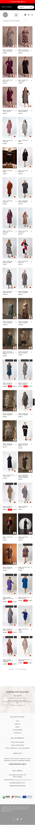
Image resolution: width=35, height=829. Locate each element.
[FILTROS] (34, 404)
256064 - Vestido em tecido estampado (23, 292)
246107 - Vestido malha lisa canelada (8, 476)
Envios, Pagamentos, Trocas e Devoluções (17, 748)
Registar (9, 6)
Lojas (17, 721)
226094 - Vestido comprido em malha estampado (8, 660)
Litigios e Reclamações (17, 745)
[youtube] (17, 819)
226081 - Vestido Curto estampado (24, 660)
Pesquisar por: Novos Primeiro (11, 20)
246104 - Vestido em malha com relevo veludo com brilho (23, 476)
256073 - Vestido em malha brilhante (7, 292)
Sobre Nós (17, 724)
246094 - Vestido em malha (7, 538)
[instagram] (21, 819)
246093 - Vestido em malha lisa (23, 538)
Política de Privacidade (17, 742)
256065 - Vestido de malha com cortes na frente (8, 352)
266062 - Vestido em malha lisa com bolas (23, 50)
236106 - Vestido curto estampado (24, 568)
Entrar (3, 6)
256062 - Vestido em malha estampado (23, 352)
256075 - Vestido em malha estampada (7, 262)
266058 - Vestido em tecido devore (7, 111)
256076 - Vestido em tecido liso (23, 232)
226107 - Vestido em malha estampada (7, 630)
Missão (18, 727)
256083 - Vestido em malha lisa (23, 171)
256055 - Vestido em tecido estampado (7, 322)
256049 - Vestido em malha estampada (7, 384)
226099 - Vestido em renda (23, 630)
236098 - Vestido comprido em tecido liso (8, 598)
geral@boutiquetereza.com (17, 782)
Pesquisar (32, 7)
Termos (28, 826)
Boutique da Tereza (7, 810)
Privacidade (22, 826)
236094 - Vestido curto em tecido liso (24, 598)
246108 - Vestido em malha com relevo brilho (23, 445)
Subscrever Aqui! (17, 764)
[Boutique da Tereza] (5, 14)
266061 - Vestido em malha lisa (7, 81)
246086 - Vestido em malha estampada (7, 568)
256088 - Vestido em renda (7, 171)
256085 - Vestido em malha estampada (23, 201)
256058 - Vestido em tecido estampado (23, 414)
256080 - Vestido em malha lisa (7, 232)
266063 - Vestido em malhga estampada (7, 50)
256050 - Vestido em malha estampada (23, 384)
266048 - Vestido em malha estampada (23, 111)
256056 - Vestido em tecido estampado (7, 444)
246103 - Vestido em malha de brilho (7, 507)
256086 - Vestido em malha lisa (7, 141)
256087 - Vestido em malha (23, 141)
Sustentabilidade (17, 729)
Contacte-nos (17, 732)
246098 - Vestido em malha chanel (23, 507)
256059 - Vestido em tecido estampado (7, 414)
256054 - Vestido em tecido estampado (23, 322)
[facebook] (13, 819)
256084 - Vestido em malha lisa (7, 201)
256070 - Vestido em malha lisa (23, 262)
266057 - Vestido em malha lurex (23, 81)
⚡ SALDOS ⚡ (17, 1)
